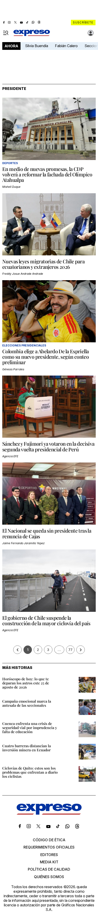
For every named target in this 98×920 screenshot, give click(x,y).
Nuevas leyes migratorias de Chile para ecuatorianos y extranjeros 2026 (43, 264)
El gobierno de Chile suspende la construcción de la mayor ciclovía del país (46, 620)
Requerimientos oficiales (49, 847)
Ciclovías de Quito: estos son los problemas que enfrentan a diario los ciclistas (30, 772)
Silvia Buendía (36, 45)
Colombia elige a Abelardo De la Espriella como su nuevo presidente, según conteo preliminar (45, 357)
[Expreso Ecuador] (49, 813)
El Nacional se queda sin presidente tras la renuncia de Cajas (46, 533)
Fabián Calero (66, 45)
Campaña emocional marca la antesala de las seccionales (26, 703)
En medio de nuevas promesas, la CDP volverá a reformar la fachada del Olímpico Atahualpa (47, 174)
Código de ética (49, 840)
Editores (49, 855)
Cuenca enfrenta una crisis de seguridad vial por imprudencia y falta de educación (29, 727)
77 (70, 650)
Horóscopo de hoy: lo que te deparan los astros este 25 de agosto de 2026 (25, 682)
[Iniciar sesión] (90, 33)
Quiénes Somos (49, 877)
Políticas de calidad (49, 869)
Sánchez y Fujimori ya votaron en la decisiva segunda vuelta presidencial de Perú (48, 446)
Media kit (49, 862)
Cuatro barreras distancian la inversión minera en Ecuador (26, 747)
